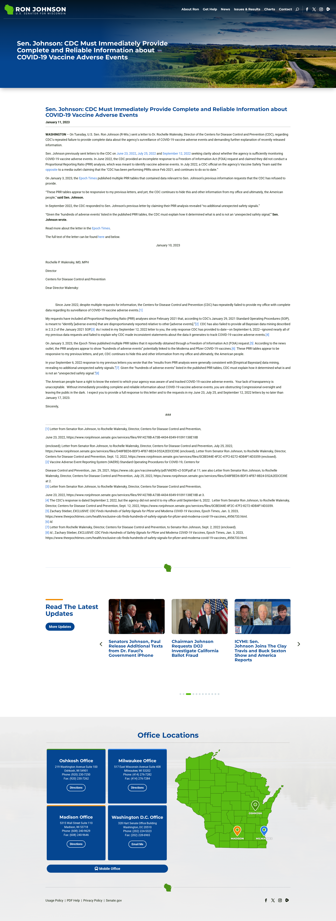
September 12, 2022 (177, 153)
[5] (251, 343)
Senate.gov (114, 900)
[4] (267, 335)
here (101, 237)
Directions (76, 787)
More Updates (60, 627)
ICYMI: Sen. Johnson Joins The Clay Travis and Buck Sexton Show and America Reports (260, 651)
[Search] (297, 9)
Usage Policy (54, 900)
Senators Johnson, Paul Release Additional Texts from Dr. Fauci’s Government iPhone (136, 648)
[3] (93, 329)
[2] (197, 324)
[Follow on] (328, 9)
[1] (141, 310)
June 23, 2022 (126, 153)
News (225, 9)
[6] (233, 348)
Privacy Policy (92, 900)
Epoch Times (88, 178)
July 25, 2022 (147, 153)
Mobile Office (109, 869)
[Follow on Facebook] (307, 9)
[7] (117, 368)
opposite (52, 169)
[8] (97, 373)
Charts (269, 9)
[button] (298, 644)
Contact (285, 9)
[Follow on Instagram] (321, 9)
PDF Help (73, 900)
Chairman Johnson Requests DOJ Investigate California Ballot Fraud (195, 648)
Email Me (137, 844)
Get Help (210, 9)
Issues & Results (247, 9)
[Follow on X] (314, 9)
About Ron (190, 9)
